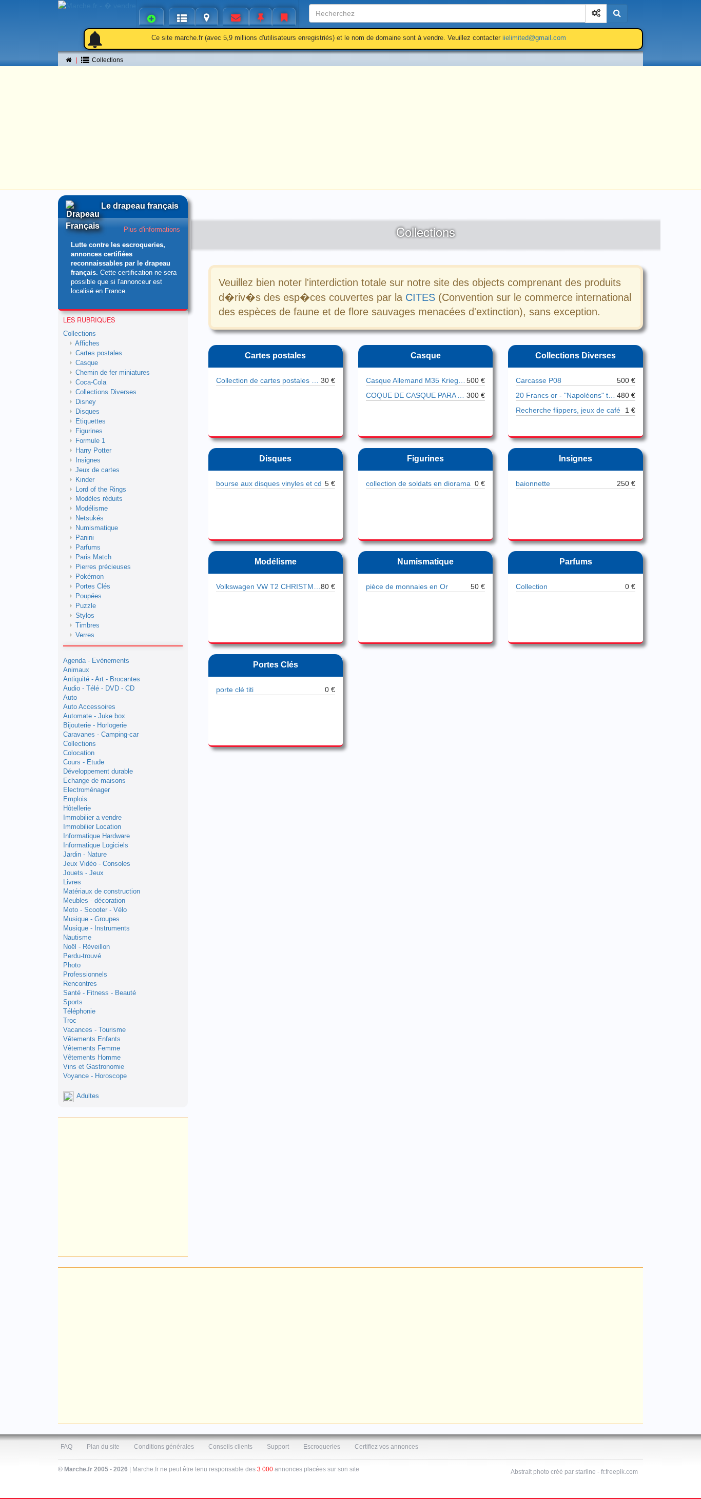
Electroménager (86, 790)
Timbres (87, 625)
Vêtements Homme (92, 1057)
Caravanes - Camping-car (101, 734)
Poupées (88, 596)
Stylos (84, 615)
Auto (70, 697)
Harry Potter (93, 450)
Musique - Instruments (96, 928)
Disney (85, 402)
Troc (69, 1020)
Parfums (575, 561)
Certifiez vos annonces (386, 1446)
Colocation (78, 753)
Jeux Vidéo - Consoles (96, 863)
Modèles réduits (99, 498)
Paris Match (93, 557)
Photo (72, 965)
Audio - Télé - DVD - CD (98, 688)
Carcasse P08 (538, 380)
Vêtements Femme (91, 1048)
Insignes (575, 458)
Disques (275, 458)
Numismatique (425, 561)
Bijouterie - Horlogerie (95, 725)
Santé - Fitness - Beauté (99, 993)
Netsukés (89, 518)
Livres (72, 882)
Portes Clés (275, 664)
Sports (73, 1002)
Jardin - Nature (85, 854)
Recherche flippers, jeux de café (568, 410)
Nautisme (77, 937)
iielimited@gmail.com (534, 38)
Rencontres (80, 983)
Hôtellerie (77, 808)
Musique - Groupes (91, 919)
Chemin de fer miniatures (112, 372)
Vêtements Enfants (92, 1039)
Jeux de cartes (97, 470)
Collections (79, 333)
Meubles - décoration (94, 900)
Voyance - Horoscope (95, 1076)
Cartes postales (275, 355)
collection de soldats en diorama (418, 483)
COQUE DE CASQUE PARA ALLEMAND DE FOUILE (416, 395)
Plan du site (103, 1446)
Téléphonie (79, 1011)
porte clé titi (235, 689)
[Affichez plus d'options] (596, 13)
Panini (84, 537)
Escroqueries (321, 1446)
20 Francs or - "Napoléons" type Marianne (566, 395)
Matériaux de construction (101, 891)
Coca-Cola (90, 382)
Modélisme (276, 561)
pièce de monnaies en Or (407, 586)
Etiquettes (90, 421)
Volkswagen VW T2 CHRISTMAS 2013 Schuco (268, 586)
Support (278, 1446)
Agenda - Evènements (96, 660)
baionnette (533, 483)
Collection (532, 586)
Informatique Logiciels (95, 845)
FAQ (66, 1446)
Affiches (87, 343)
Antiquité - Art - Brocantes (101, 679)
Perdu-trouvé (82, 956)
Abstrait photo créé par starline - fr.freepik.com (574, 1471)
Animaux (76, 670)
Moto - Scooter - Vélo (95, 910)
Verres (84, 635)
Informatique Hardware (96, 836)
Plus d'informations (152, 229)
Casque (426, 355)
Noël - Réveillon (86, 946)
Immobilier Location (92, 826)
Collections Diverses (575, 355)
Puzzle (85, 606)
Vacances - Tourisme (94, 1030)
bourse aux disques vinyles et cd (269, 483)
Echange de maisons (94, 780)
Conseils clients (230, 1446)
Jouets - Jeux (83, 873)
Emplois (75, 799)
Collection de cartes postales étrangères (268, 380)
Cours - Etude (83, 762)
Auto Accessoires (89, 707)
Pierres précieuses (103, 567)
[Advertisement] (350, 115)
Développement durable (98, 771)
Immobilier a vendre (92, 817)
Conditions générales (164, 1446)
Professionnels (85, 974)
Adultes (87, 1096)
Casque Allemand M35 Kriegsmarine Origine (416, 380)
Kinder (84, 479)
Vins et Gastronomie (93, 1066)
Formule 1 (90, 440)
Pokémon (89, 576)
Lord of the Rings (100, 489)
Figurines (425, 458)
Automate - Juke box (94, 716)
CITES (420, 297)
